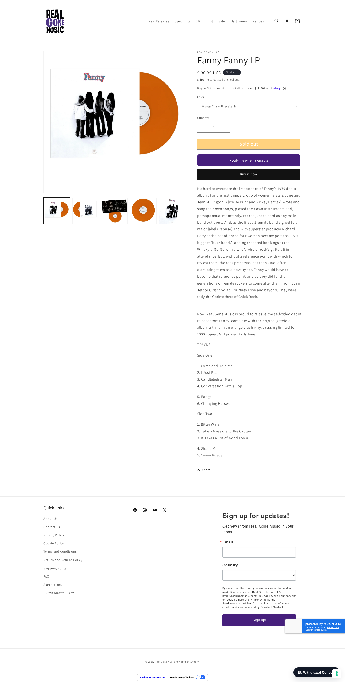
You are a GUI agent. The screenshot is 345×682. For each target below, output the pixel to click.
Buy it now (249, 174)
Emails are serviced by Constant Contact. (257, 607)
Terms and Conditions (60, 551)
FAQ (46, 576)
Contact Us (51, 527)
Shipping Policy (55, 568)
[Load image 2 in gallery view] (85, 211)
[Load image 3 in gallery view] (114, 211)
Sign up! (259, 620)
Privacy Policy (53, 535)
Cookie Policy (53, 543)
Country (230, 565)
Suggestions (52, 584)
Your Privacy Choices (182, 677)
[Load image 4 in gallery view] (143, 211)
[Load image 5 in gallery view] (172, 211)
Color (200, 97)
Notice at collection (152, 677)
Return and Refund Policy (62, 560)
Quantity (203, 118)
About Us (50, 518)
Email (227, 542)
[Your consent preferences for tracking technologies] (336, 673)
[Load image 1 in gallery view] (56, 211)
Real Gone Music (165, 661)
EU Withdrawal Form (59, 593)
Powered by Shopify (188, 661)
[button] (277, 21)
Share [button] (206, 470)
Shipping (203, 79)
